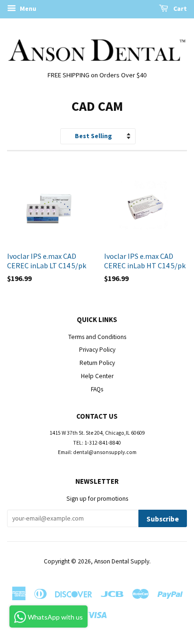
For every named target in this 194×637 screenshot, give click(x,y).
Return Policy (97, 363)
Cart (179, 8)
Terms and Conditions (97, 337)
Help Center (97, 376)
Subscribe (162, 518)
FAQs (97, 389)
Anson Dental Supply (121, 561)
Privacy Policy (97, 350)
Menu (27, 8)
